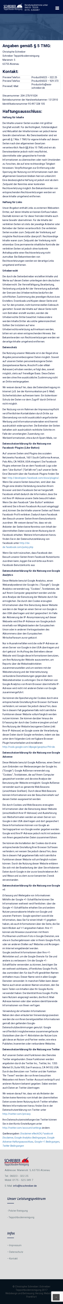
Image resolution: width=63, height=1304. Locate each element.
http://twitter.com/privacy (16, 1114)
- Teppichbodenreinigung (20, 1217)
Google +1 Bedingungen (46, 1141)
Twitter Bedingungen (13, 1145)
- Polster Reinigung (17, 1210)
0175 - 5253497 (32, 10)
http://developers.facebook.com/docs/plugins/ (33, 478)
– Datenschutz (15, 1252)
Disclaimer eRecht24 (30, 1133)
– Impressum (14, 1245)
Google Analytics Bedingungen (30, 1137)
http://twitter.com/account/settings (22, 1127)
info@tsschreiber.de (25, 1185)
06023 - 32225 (31, 7)
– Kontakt (12, 1258)
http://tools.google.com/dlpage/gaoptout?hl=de (29, 747)
